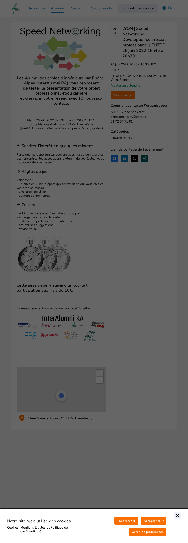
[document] (94, 526)
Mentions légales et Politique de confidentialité (44, 529)
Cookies (13, 527)
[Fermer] (177, 515)
